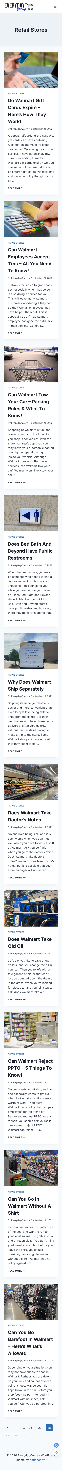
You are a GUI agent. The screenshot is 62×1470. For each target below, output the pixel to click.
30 (17, 1435)
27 (39, 1427)
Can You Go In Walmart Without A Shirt (29, 1206)
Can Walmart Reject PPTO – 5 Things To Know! (30, 1068)
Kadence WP (38, 1460)
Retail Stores (16, 93)
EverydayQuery (19, 129)
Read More (17, 188)
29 (7, 1435)
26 (30, 1427)
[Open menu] (55, 6)
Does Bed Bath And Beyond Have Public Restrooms (30, 551)
